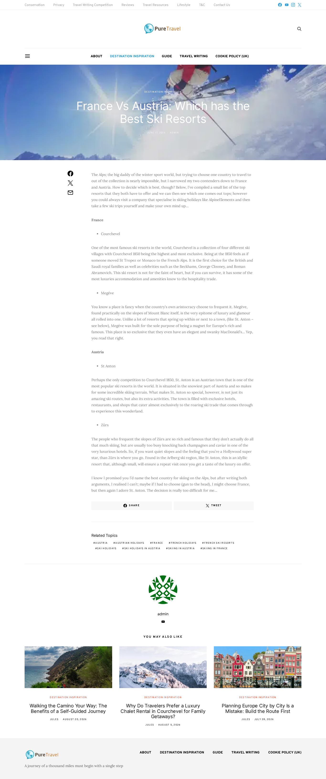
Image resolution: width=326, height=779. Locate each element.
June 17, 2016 (156, 132)
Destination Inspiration (132, 56)
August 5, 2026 (169, 724)
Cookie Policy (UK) (232, 56)
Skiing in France (215, 548)
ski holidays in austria (142, 548)
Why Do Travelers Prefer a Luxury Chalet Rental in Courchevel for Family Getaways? (163, 711)
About (96, 56)
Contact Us (222, 5)
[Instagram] (293, 5)
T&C (202, 5)
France (157, 543)
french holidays (184, 543)
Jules (54, 719)
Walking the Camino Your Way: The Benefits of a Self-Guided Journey (68, 708)
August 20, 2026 (75, 719)
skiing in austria (181, 548)
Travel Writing (194, 56)
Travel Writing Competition (93, 5)
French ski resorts (219, 543)
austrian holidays (129, 543)
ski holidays (106, 548)
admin (174, 132)
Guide (167, 56)
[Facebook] (280, 5)
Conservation (35, 5)
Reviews (127, 5)
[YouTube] (287, 5)
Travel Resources (155, 5)
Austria (101, 543)
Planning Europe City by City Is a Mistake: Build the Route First (258, 708)
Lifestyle (183, 5)
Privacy (58, 5)
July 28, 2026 (264, 719)
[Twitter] (299, 5)
